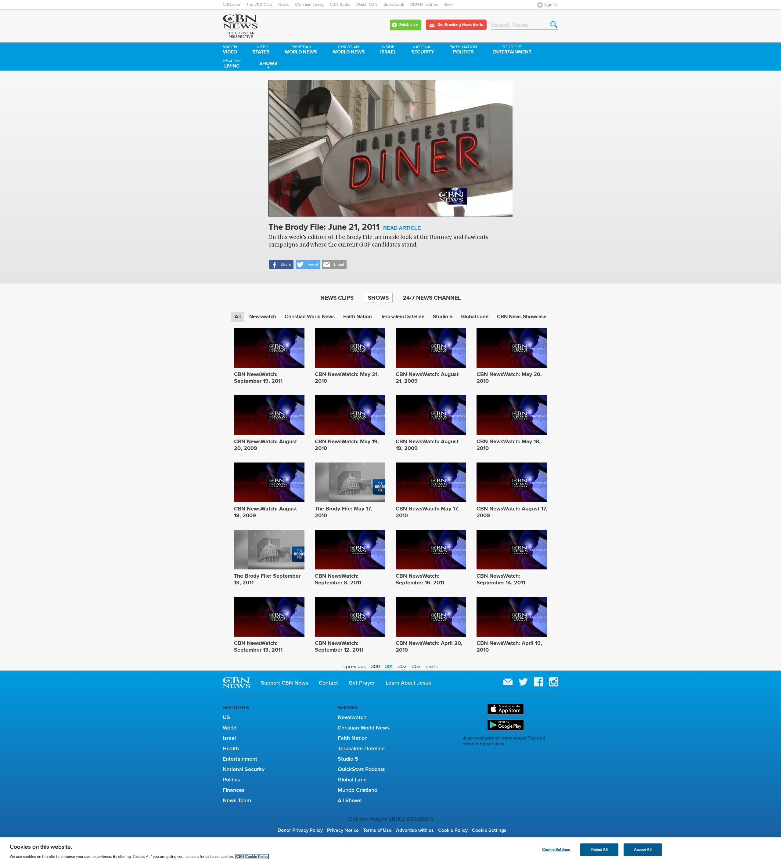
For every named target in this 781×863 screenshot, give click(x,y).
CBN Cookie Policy (252, 857)
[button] (281, 264)
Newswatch (262, 316)
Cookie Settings (489, 830)
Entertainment (511, 50)
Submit (553, 24)
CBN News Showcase (521, 316)
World (229, 728)
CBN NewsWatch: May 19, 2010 (347, 444)
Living (232, 64)
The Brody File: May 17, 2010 (343, 512)
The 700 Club (259, 4)
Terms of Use (377, 830)
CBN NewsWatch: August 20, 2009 (265, 444)
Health (231, 748)
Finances (233, 790)
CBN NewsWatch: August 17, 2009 (512, 512)
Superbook (393, 4)
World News (301, 50)
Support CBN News (284, 683)
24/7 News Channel (432, 297)
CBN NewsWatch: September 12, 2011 (339, 646)
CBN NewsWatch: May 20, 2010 (509, 377)
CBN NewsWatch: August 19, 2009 (427, 444)
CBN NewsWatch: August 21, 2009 (427, 377)
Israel (388, 50)
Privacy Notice (343, 830)
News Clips (337, 297)
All (238, 316)
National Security (244, 769)
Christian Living (309, 4)
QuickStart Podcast (361, 769)
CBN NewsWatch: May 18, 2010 (509, 444)
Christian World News (310, 316)
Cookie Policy (453, 830)
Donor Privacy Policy (300, 830)
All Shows (350, 800)
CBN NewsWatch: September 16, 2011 (420, 579)
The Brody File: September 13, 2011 (267, 579)
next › (432, 666)
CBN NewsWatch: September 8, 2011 (338, 579)
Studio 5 (442, 316)
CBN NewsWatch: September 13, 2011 (258, 646)
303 (416, 666)
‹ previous (354, 666)
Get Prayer (362, 683)
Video (230, 50)
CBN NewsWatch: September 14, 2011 (501, 579)
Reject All (599, 849)
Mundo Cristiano (357, 790)
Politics (463, 50)
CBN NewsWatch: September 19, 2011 (258, 377)
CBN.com (231, 4)
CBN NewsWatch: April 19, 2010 (509, 646)
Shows (268, 63)
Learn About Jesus (408, 683)
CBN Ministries (424, 4)
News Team (237, 800)
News (283, 4)
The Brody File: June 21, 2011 (344, 227)
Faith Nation (357, 316)
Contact (328, 683)
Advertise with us (415, 830)
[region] (390, 850)
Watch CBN (366, 4)
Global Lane (474, 316)
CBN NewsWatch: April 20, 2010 (429, 646)
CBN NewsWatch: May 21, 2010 (347, 377)
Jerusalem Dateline (402, 316)
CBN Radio (340, 4)
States (260, 50)
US (226, 717)
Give (448, 4)
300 (375, 666)
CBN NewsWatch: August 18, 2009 (265, 512)
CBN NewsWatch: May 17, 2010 (427, 512)
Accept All (643, 849)
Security (422, 50)
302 (402, 666)
